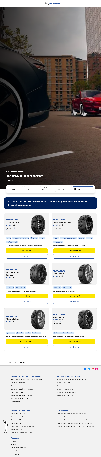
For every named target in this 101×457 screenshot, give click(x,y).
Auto (16, 362)
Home (11, 362)
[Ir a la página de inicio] (52, 3)
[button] (21, 189)
